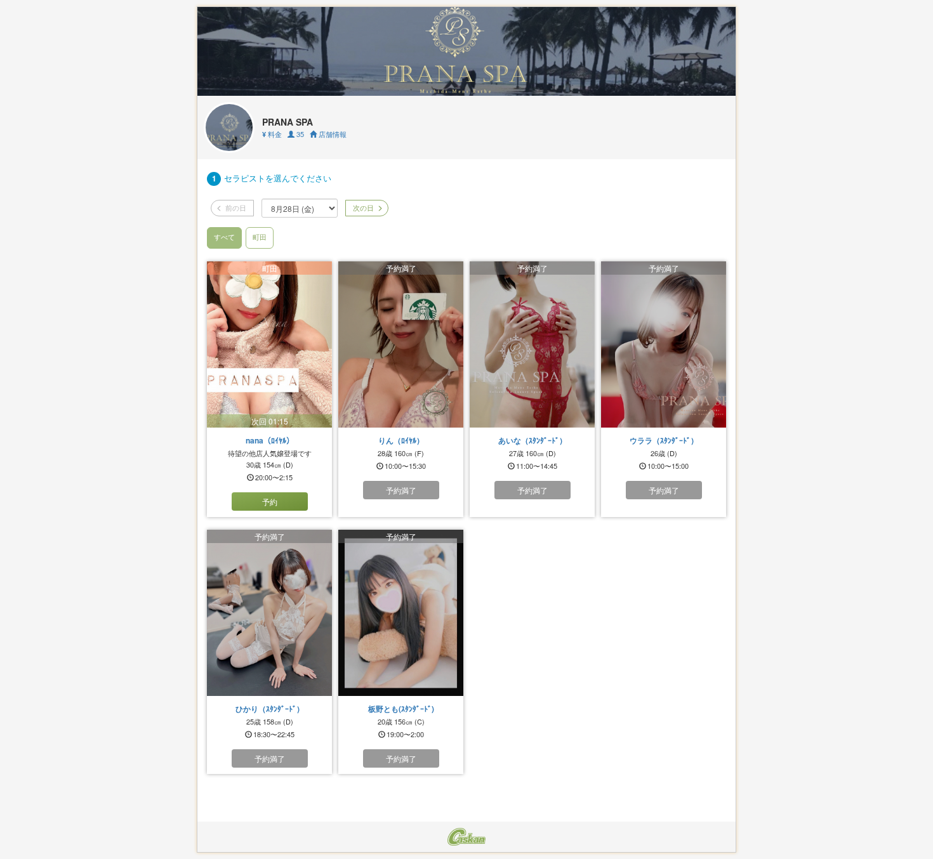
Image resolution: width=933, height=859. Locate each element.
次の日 (362, 207)
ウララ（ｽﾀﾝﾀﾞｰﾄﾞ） (664, 440)
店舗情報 (332, 134)
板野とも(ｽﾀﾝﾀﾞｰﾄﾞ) (401, 708)
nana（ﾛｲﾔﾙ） (270, 440)
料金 (272, 134)
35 (299, 134)
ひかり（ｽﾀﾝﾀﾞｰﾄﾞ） (269, 708)
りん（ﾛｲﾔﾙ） (401, 440)
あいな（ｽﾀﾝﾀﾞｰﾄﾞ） (532, 440)
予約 (269, 501)
